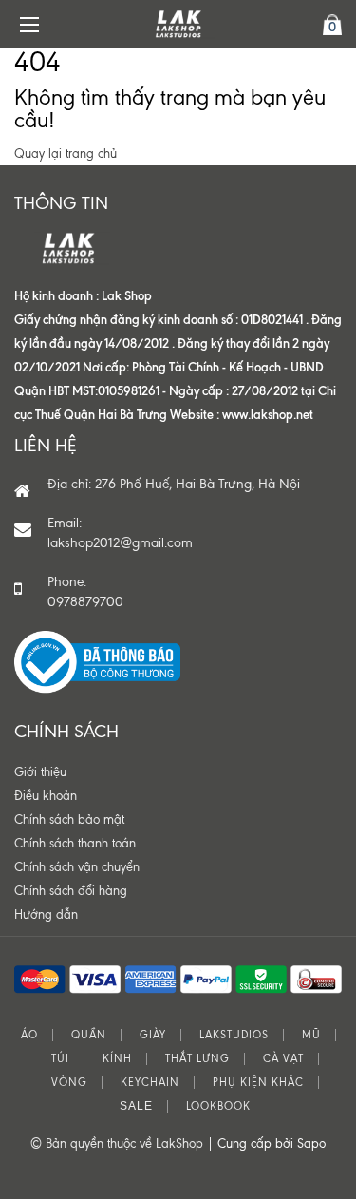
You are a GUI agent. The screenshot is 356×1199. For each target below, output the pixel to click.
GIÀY (153, 1035)
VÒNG (69, 1082)
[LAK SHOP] (178, 24)
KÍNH (117, 1059)
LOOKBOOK (218, 1106)
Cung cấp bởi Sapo (271, 1143)
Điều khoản (45, 796)
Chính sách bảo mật (69, 819)
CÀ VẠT (283, 1059)
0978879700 (85, 602)
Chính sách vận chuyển (77, 867)
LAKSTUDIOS (234, 1035)
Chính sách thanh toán (75, 843)
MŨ (311, 1035)
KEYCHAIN (150, 1082)
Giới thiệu (40, 772)
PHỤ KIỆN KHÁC (258, 1082)
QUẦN (88, 1035)
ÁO (29, 1035)
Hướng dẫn (46, 914)
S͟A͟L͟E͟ (136, 1106)
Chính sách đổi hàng (70, 891)
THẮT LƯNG (197, 1059)
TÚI (60, 1059)
